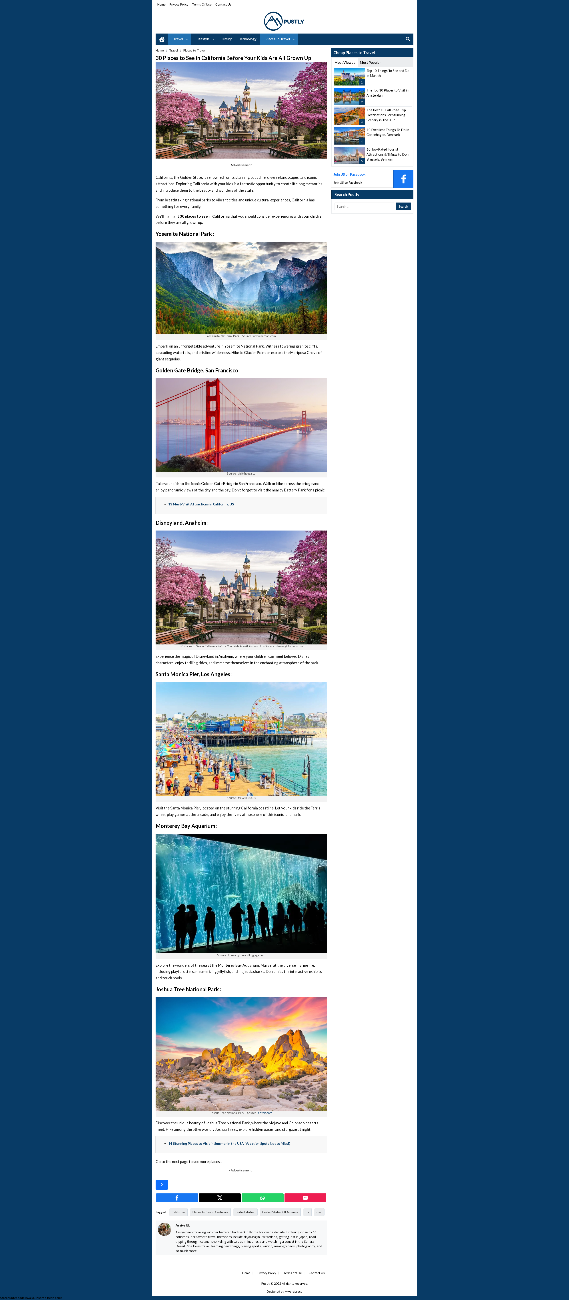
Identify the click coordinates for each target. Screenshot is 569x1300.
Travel (178, 39)
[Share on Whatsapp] (262, 1198)
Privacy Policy (178, 4)
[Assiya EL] (164, 1229)
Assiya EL (183, 1225)
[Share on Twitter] (220, 1198)
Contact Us (223, 4)
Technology (247, 39)
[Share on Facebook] (177, 1198)
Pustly (266, 1283)
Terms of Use (202, 4)
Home (161, 4)
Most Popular (370, 62)
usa (319, 1212)
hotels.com (265, 1113)
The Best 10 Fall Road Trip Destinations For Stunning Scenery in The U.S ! (386, 115)
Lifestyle (203, 39)
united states (245, 1212)
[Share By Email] (305, 1198)
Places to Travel (277, 39)
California (178, 1212)
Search (408, 39)
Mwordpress (293, 1291)
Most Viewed (345, 62)
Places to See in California (210, 1212)
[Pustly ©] (284, 21)
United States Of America (280, 1212)
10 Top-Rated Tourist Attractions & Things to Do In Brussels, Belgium (388, 154)
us (307, 1212)
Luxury (227, 39)
